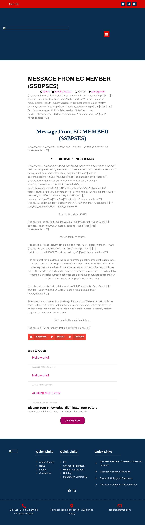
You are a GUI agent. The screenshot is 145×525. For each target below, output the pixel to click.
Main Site (14, 4)
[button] (106, 34)
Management (98, 91)
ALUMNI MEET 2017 (46, 393)
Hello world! (40, 357)
